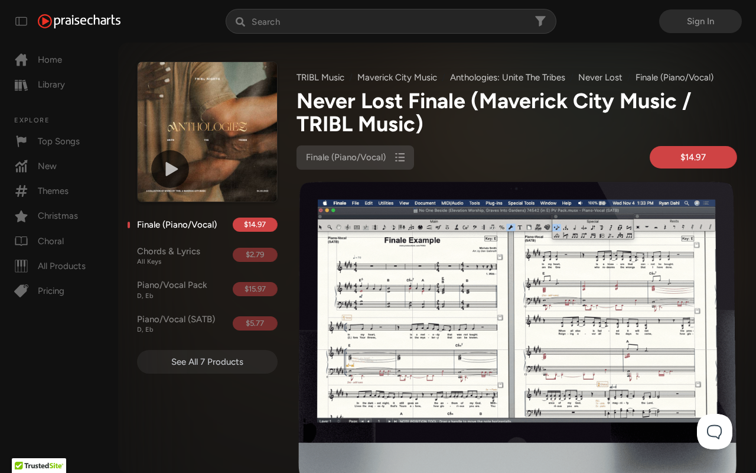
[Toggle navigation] (21, 21)
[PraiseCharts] (79, 21)
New (47, 166)
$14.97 (255, 224)
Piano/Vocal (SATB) (176, 324)
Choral (51, 241)
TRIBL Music (320, 77)
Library (51, 84)
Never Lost (600, 77)
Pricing (51, 291)
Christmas (58, 215)
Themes (53, 191)
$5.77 (255, 323)
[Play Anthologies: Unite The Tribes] (170, 169)
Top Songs (59, 141)
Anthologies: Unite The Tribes (507, 77)
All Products (62, 266)
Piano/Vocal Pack (172, 290)
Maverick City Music (397, 77)
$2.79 (255, 254)
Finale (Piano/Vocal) (177, 224)
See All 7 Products (207, 362)
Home (50, 59)
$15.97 (255, 288)
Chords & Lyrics (168, 256)
